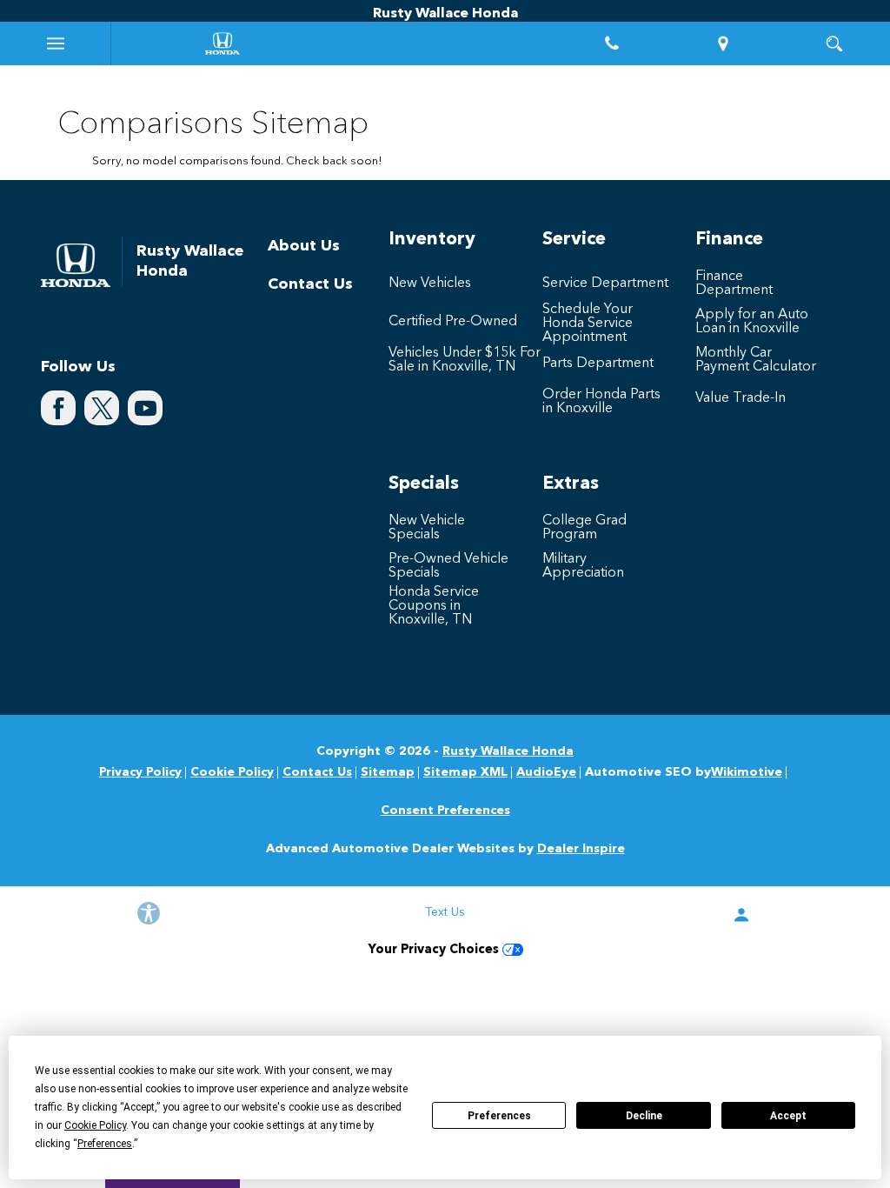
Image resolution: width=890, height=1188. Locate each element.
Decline (644, 1116)
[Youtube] (145, 407)
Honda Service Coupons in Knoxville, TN (434, 606)
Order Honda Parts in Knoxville (601, 402)
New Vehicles (430, 283)
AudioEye (546, 772)
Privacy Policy (140, 772)
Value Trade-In (740, 398)
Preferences (499, 1116)
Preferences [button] (104, 1144)
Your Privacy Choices (435, 950)
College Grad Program (584, 528)
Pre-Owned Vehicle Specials (448, 566)
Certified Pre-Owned (453, 322)
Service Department (605, 283)
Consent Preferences (445, 810)
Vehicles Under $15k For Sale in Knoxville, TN (465, 360)
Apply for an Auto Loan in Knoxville (751, 322)
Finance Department (734, 283)
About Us (304, 246)
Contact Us (310, 284)
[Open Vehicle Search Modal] (834, 43)
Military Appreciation (583, 566)
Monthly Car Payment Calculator (755, 360)
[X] (101, 407)
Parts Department (598, 363)
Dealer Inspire (581, 849)
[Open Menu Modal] (55, 43)
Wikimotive (746, 772)
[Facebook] (58, 407)
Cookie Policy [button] (95, 1125)
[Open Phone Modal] (612, 43)
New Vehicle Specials (427, 528)
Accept (788, 1116)
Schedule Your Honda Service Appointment (587, 323)
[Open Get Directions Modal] (723, 43)
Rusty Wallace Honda (508, 751)
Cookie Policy (232, 772)
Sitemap (388, 772)
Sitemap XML (465, 772)
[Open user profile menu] (742, 915)
